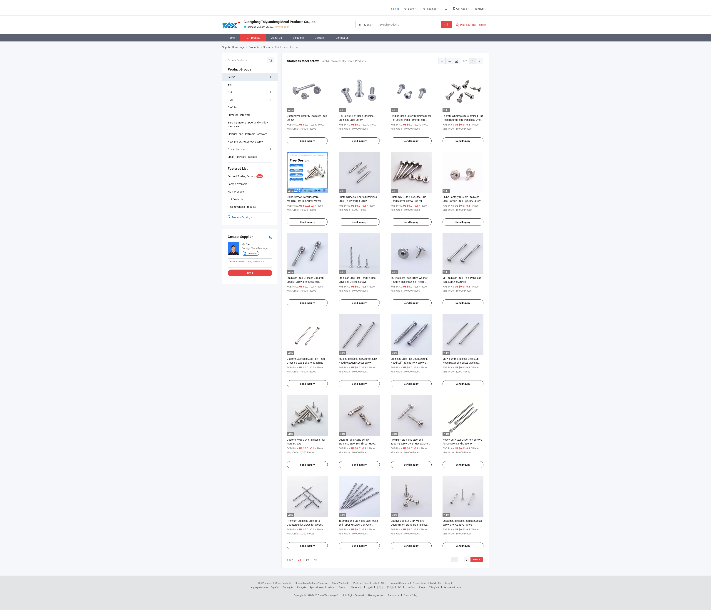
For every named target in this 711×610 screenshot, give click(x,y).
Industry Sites (379, 582)
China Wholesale (340, 582)
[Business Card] (270, 236)
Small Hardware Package (242, 156)
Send (250, 273)
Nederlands (357, 587)
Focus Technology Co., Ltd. (331, 595)
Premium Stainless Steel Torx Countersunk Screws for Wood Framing (304, 524)
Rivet (230, 99)
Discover (320, 37)
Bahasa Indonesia (452, 587)
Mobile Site (435, 582)
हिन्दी (400, 587)
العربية (369, 587)
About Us (276, 37)
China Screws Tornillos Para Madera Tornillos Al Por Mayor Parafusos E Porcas (304, 200)
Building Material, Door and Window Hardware (248, 124)
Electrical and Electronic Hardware (247, 134)
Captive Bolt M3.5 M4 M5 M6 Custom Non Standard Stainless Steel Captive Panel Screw (409, 524)
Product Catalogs (242, 217)
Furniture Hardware (239, 115)
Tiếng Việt (434, 587)
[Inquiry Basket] (446, 8)
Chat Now (252, 253)
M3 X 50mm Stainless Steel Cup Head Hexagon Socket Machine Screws (461, 362)
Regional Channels (399, 582)
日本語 (390, 587)
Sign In (395, 8)
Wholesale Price (361, 582)
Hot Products (264, 582)
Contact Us (342, 37)
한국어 (379, 587)
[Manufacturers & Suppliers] (246, 7)
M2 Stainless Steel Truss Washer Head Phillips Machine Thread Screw (409, 281)
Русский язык (317, 587)
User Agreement (376, 595)
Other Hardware (237, 149)
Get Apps (461, 8)
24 (299, 559)
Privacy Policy (410, 595)
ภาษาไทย (410, 587)
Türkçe (422, 587)
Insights (449, 582)
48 (315, 559)
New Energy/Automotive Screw (245, 141)
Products (255, 37)
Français (301, 587)
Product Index (419, 582)
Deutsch (343, 587)
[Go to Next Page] (479, 61)
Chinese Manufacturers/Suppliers (311, 582)
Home (231, 37)
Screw (231, 77)
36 (307, 559)
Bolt (230, 84)
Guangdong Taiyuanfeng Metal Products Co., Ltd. (279, 22)
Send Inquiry (307, 140)
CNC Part (233, 107)
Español (275, 587)
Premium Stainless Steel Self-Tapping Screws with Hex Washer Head (410, 443)
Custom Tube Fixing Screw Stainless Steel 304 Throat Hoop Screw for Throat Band (357, 443)
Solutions (298, 37)
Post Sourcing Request (473, 24)
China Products (283, 582)
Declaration (394, 595)
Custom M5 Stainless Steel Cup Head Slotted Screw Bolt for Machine (408, 200)
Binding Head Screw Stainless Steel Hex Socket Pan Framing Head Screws (411, 119)
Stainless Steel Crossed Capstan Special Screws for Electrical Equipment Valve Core (305, 281)
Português (288, 587)
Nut (230, 92)
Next (475, 559)
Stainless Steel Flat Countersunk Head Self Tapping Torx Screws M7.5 (409, 362)
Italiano (331, 587)
